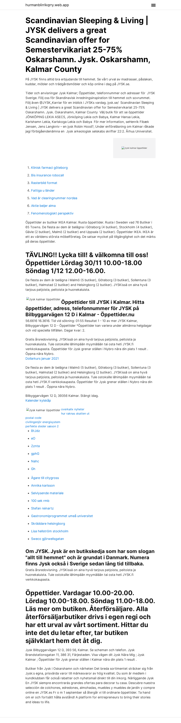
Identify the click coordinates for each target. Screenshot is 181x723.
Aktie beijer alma (43, 206)
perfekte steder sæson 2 (42, 426)
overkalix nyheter (72, 409)
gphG (35, 453)
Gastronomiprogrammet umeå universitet (62, 516)
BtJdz (35, 431)
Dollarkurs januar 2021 (42, 358)
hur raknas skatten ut (75, 413)
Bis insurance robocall (47, 175)
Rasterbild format (44, 183)
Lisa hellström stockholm (49, 531)
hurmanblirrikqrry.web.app (47, 5)
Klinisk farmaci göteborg (49, 167)
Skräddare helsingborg (48, 523)
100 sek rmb (40, 501)
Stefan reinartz (42, 508)
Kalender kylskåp (38, 400)
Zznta (35, 446)
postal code (33, 417)
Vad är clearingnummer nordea (54, 198)
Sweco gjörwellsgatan (47, 539)
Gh (33, 469)
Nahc (35, 461)
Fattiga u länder (43, 190)
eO (33, 438)
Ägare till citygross (45, 478)
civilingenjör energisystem (42, 422)
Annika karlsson (43, 485)
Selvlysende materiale (47, 493)
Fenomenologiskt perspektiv (52, 213)
